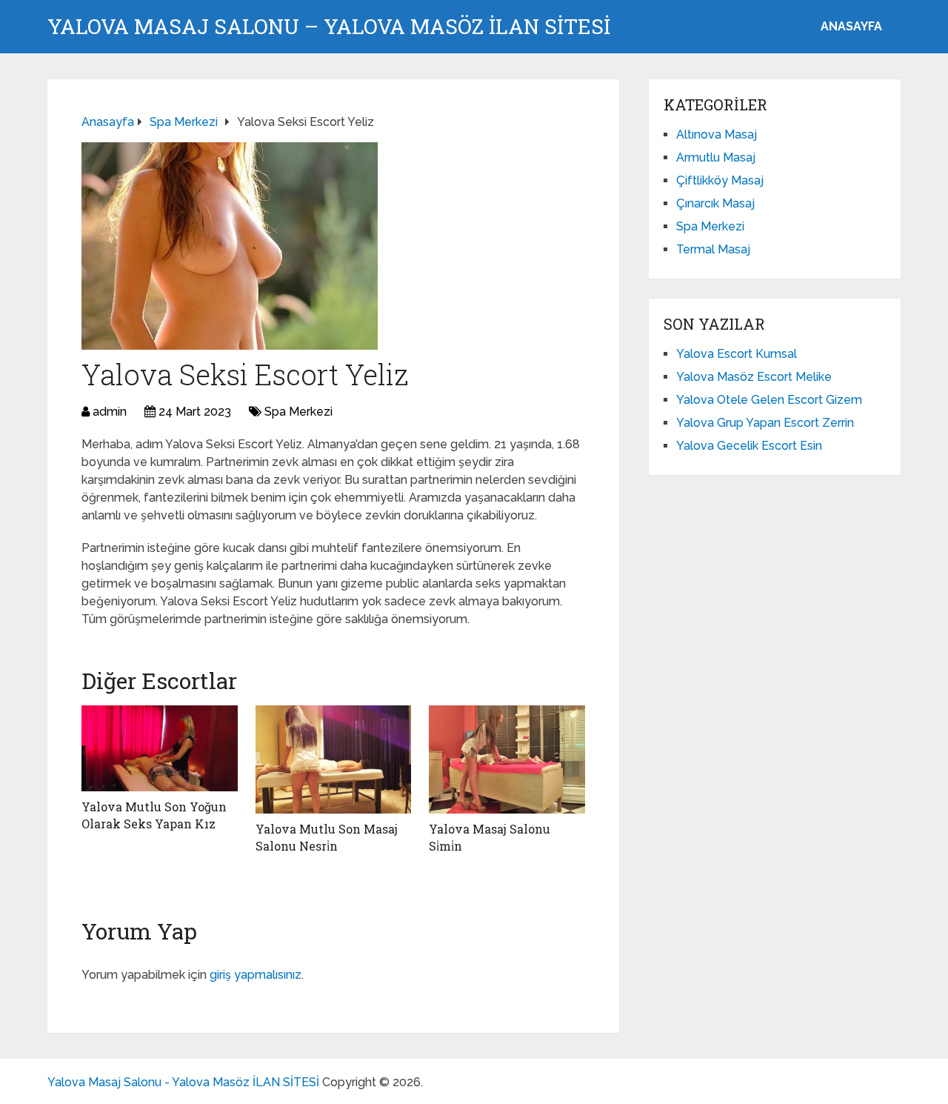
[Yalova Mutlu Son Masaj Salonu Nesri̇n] (334, 759)
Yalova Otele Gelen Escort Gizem (769, 400)
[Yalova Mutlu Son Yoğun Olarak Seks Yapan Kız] (159, 748)
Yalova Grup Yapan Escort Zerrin (765, 423)
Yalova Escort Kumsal (736, 354)
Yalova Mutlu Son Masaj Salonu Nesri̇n (327, 837)
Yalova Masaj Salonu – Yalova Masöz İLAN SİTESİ (328, 26)
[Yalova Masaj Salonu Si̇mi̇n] (507, 759)
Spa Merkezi (298, 412)
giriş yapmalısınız (255, 975)
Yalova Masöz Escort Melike (754, 377)
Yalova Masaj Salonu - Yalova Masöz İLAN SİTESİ (183, 1082)
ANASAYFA (851, 26)
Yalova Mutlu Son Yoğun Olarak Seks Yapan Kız (154, 815)
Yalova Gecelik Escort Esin (749, 446)
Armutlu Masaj (715, 157)
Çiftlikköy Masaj (720, 180)
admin (110, 412)
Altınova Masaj (716, 134)
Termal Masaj (713, 249)
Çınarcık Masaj (715, 203)
